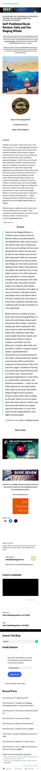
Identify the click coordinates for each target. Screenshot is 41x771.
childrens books (7, 547)
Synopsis (6, 140)
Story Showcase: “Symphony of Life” (15, 698)
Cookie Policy (7, 762)
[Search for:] (20, 641)
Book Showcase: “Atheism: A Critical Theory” (19, 741)
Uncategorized (16, 18)
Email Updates (10, 647)
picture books (17, 547)
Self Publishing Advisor (11, 4)
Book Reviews (8, 16)
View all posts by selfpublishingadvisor (19, 564)
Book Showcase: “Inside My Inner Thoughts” (18, 729)
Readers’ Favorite (32, 420)
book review (22, 546)
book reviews (31, 546)
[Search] (36, 641)
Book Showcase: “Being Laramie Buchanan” (18, 723)
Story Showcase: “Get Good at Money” (16, 718)
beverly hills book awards (10, 546)
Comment (30, 600)
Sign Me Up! (14, 674)
